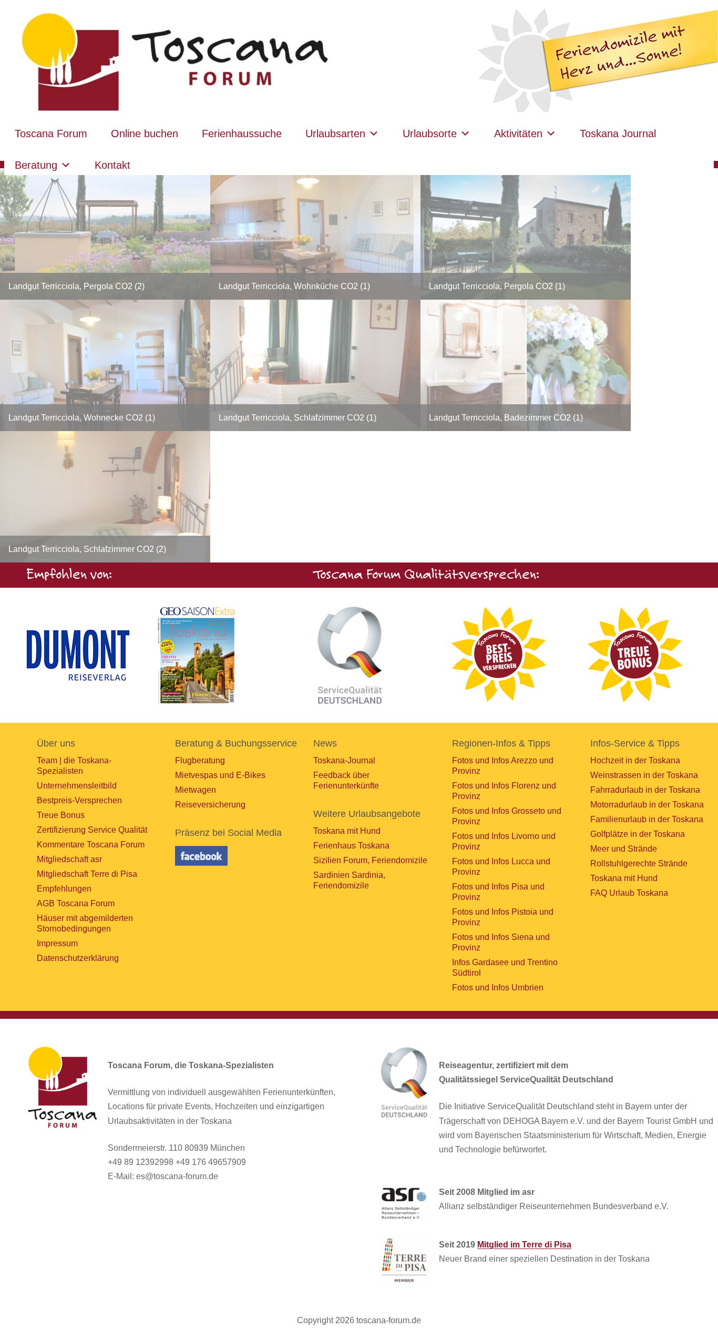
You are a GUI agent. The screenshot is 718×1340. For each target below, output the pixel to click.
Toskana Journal (618, 133)
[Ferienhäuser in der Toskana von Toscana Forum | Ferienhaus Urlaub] (172, 62)
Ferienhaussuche (242, 133)
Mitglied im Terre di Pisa (524, 1244)
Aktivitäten (518, 133)
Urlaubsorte (430, 133)
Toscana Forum (51, 133)
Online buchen (144, 133)
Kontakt (112, 165)
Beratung (36, 165)
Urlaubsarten (335, 133)
